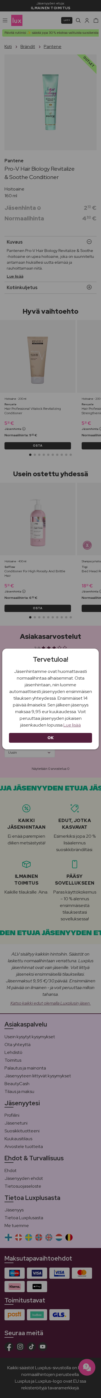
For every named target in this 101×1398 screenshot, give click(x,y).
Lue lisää (72, 725)
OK (50, 737)
